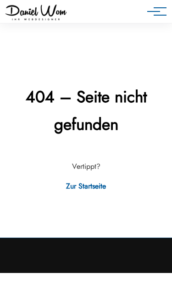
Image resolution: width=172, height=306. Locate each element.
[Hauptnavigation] (154, 11)
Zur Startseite (86, 186)
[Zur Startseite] (36, 13)
